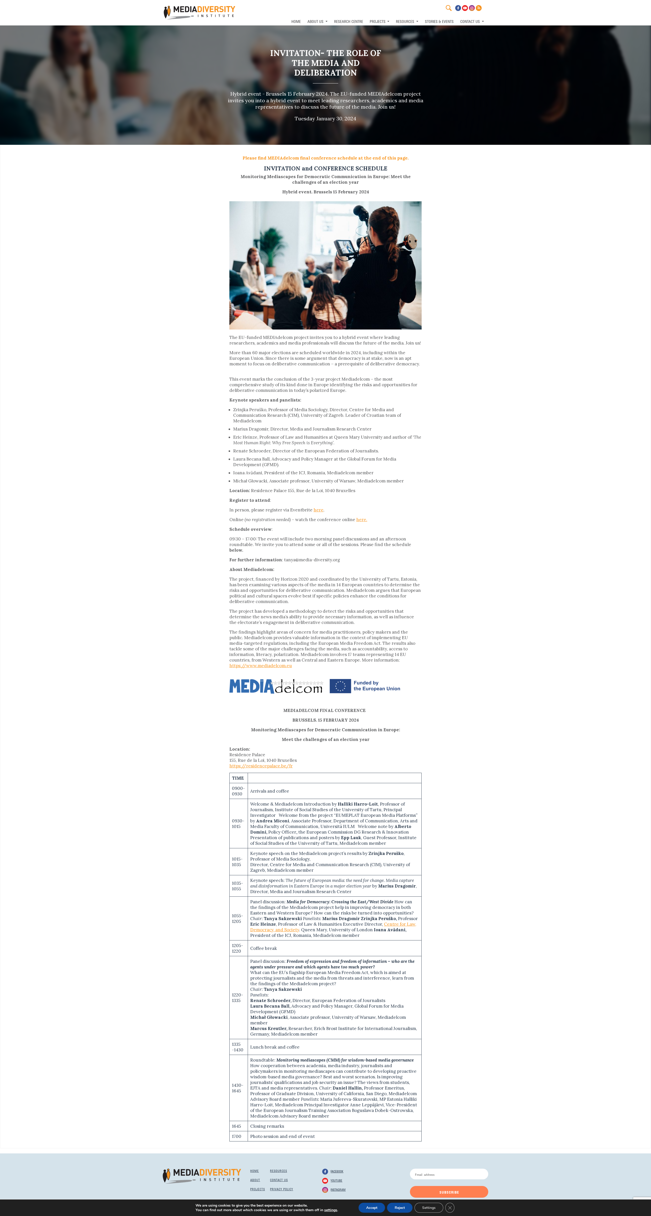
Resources (278, 1170)
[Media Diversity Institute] (202, 1176)
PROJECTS (378, 21)
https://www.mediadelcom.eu (260, 665)
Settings (429, 1207)
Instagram (338, 1189)
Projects (257, 1189)
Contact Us (470, 21)
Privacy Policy (281, 1189)
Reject (400, 1207)
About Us (315, 21)
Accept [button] (371, 1207)
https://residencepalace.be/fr (261, 766)
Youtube (336, 1180)
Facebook (337, 1171)
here (318, 510)
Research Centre (348, 21)
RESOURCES (405, 21)
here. (361, 519)
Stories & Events (439, 21)
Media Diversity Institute (199, 12)
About (255, 1179)
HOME (296, 21)
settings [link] (330, 1210)
